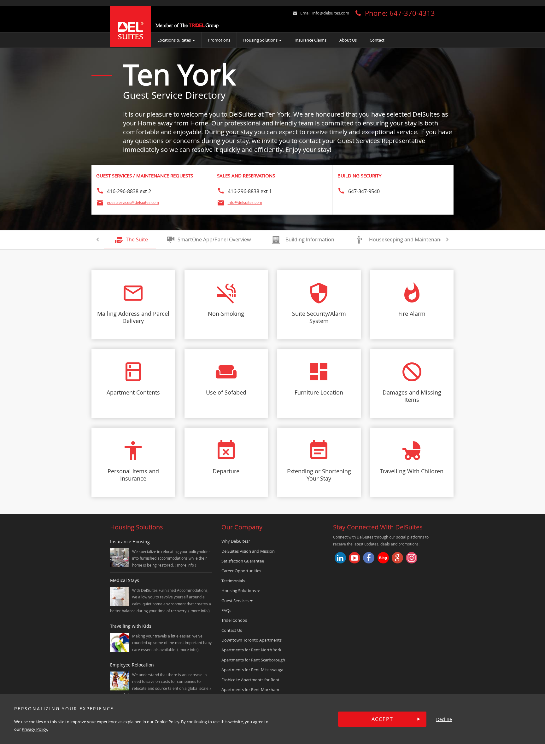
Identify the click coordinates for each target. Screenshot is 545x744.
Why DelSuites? (235, 541)
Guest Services (235, 600)
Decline (444, 719)
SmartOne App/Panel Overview (214, 239)
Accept (382, 719)
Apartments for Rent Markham (250, 689)
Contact (377, 40)
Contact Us (231, 630)
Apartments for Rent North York (251, 650)
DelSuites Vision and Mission (248, 551)
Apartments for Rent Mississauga (252, 669)
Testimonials (233, 581)
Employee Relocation (132, 665)
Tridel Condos (234, 620)
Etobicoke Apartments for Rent (250, 680)
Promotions (219, 40)
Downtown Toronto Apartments (251, 640)
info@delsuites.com (330, 13)
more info (186, 565)
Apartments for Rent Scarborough (253, 660)
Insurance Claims (310, 40)
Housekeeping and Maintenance (407, 239)
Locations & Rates (174, 40)
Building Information (309, 239)
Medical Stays (124, 580)
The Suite (137, 239)
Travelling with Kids (130, 626)
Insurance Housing (130, 542)
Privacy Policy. (35, 729)
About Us (348, 40)
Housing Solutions (260, 40)
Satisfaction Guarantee (242, 561)
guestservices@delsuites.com (133, 202)
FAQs (226, 610)
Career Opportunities (241, 571)
